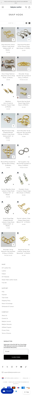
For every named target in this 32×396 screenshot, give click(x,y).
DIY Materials (5, 277)
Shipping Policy (6, 300)
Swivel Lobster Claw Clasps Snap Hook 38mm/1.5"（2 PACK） (24, 220)
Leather (4, 271)
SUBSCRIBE (16, 357)
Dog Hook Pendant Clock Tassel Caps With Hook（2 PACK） (24, 46)
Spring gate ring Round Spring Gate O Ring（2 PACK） (24, 163)
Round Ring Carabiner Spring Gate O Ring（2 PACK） (8, 163)
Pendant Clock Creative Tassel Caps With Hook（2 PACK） (24, 191)
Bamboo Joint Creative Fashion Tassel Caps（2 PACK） (8, 104)
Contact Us (5, 318)
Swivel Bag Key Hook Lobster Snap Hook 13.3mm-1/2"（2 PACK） (8, 192)
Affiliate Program (6, 327)
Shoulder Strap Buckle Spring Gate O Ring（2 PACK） (24, 75)
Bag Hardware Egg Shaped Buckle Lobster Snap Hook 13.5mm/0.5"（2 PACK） (8, 134)
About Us (4, 315)
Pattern (4, 274)
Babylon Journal (6, 321)
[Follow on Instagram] (12, 367)
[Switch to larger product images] (26, 23)
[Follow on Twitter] (7, 367)
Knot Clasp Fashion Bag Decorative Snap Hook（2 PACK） (8, 75)
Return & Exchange (7, 303)
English (25, 378)
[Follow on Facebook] (3, 367)
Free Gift (4, 283)
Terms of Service (6, 333)
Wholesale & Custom (8, 306)
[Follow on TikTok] (26, 367)
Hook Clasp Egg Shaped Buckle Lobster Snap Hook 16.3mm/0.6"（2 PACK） (8, 222)
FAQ (3, 292)
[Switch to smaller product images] (29, 23)
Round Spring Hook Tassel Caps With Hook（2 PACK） (24, 103)
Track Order (5, 297)
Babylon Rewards (7, 324)
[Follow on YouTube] (21, 367)
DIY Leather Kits (6, 268)
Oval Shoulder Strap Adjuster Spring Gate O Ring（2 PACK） (24, 132)
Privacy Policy (5, 330)
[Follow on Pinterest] (16, 367)
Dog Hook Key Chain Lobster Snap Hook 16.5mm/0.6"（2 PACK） (8, 47)
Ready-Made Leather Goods (9, 280)
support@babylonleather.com (12, 372)
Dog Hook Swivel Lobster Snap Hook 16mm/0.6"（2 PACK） (24, 251)
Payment (4, 294)
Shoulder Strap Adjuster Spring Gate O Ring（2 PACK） (8, 251)
